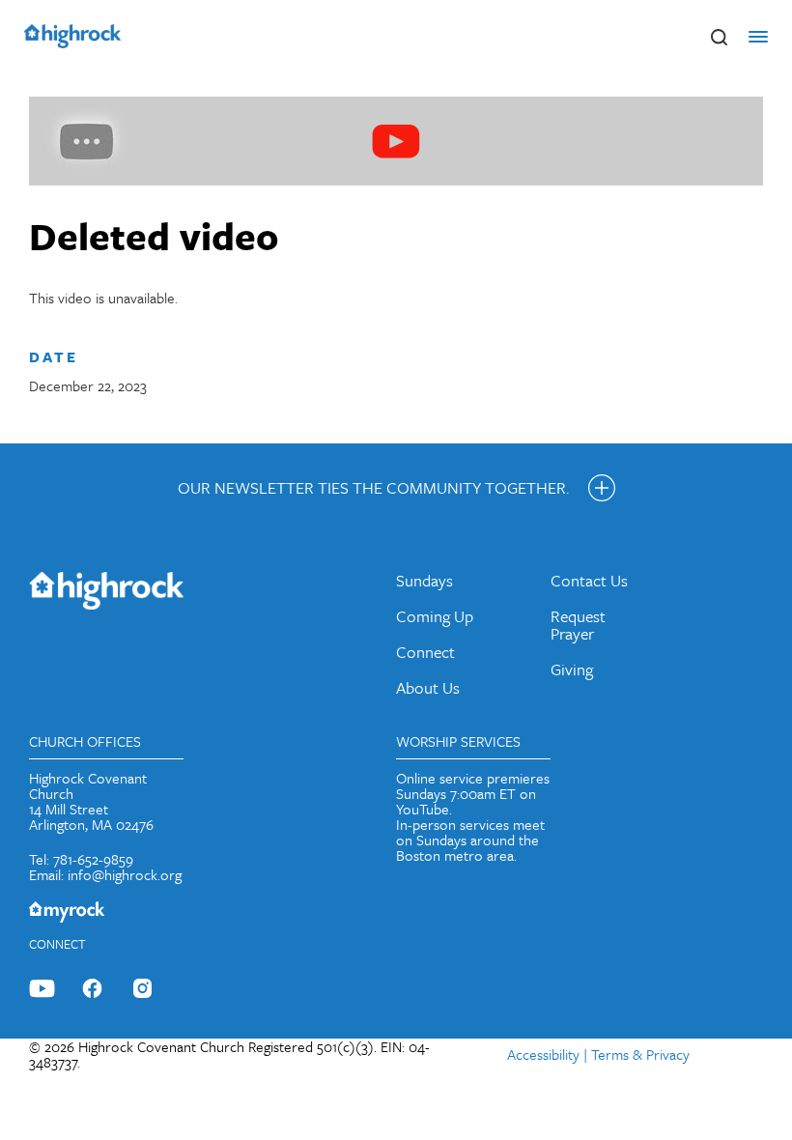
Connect (425, 652)
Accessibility (543, 1054)
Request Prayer (578, 624)
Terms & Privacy (640, 1054)
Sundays (424, 580)
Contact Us (589, 580)
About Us (428, 687)
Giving (572, 669)
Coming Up (434, 616)
